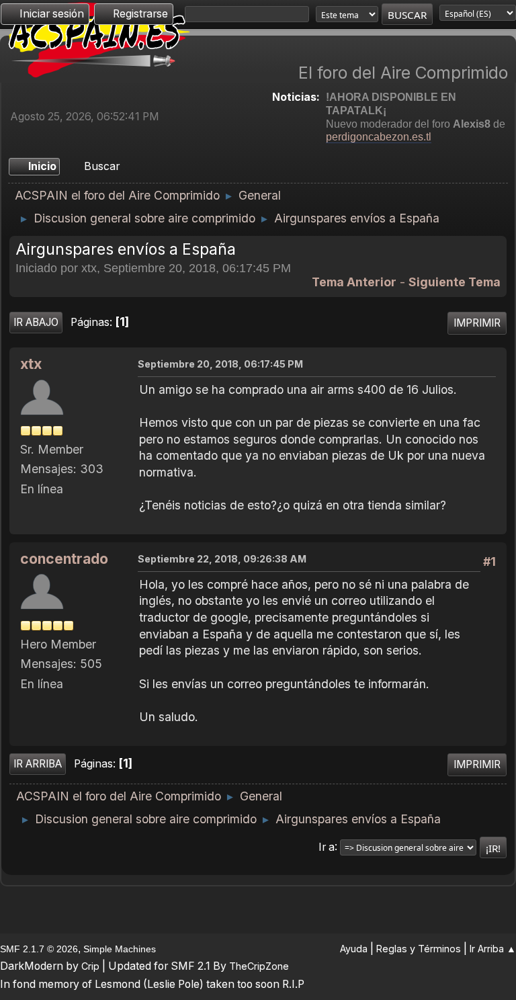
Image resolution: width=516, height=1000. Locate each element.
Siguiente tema (454, 282)
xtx (31, 364)
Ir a (326, 846)
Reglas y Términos (418, 948)
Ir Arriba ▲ (493, 948)
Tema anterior (354, 282)
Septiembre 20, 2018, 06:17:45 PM (220, 364)
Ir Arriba (37, 763)
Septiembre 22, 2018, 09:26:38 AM (222, 559)
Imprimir (477, 323)
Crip (90, 966)
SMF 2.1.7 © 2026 (39, 949)
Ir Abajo (35, 322)
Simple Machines (119, 949)
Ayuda (354, 948)
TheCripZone (259, 966)
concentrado (64, 558)
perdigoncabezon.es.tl (378, 136)
